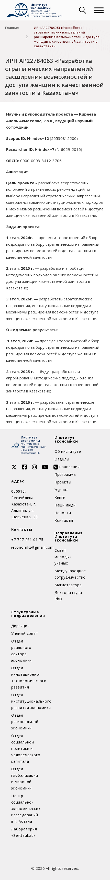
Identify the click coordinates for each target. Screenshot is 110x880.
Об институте (67, 451)
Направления (67, 466)
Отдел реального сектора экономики (21, 651)
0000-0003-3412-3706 (41, 160)
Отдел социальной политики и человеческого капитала (25, 748)
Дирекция (20, 625)
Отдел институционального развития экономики (25, 701)
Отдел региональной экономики (24, 721)
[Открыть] (99, 10)
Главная (12, 27)
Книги (59, 497)
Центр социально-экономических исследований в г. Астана (25, 808)
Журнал (61, 489)
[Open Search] (82, 10)
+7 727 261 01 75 (27, 539)
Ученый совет (24, 633)
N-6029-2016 (69, 149)
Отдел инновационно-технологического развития (25, 677)
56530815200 (63, 138)
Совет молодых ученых (63, 557)
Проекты (62, 482)
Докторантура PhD (68, 595)
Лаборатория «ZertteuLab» (24, 832)
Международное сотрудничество (68, 574)
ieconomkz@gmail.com (28, 547)
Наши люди (65, 505)
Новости (62, 512)
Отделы (61, 459)
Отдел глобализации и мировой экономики (24, 778)
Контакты (63, 520)
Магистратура (68, 584)
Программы (65, 474)
